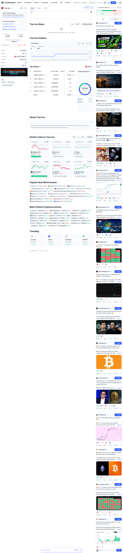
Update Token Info (8, 24)
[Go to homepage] (8, 2)
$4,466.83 (60, 220)
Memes (4, 82)
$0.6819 (40, 218)
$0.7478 (38, 223)
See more (119, 7)
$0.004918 (81, 220)
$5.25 (39, 225)
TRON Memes (11, 82)
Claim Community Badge (10, 29)
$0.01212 (60, 210)
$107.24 (39, 215)
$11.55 (39, 220)
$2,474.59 (80, 213)
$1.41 (62, 213)
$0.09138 (74, 215)
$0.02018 (42, 213)
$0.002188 (40, 210)
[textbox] (108, 550)
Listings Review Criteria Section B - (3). (13, 17)
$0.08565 (81, 223)
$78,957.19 (82, 210)
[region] (45, 2)
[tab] (72, 24)
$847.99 (57, 215)
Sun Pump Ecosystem (7, 85)
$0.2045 (80, 218)
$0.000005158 (60, 225)
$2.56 (58, 223)
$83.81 (60, 218)
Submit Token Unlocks (9, 26)
